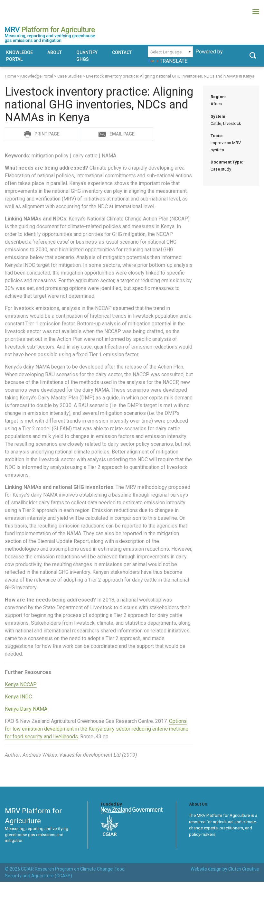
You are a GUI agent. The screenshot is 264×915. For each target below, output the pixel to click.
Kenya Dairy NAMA (26, 709)
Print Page (47, 133)
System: (226, 120)
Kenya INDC (18, 697)
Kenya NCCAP (21, 684)
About (54, 52)
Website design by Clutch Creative (225, 869)
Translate (173, 61)
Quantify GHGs (87, 56)
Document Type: (227, 166)
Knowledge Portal (19, 56)
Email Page (122, 133)
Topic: (226, 142)
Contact (122, 52)
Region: (218, 100)
